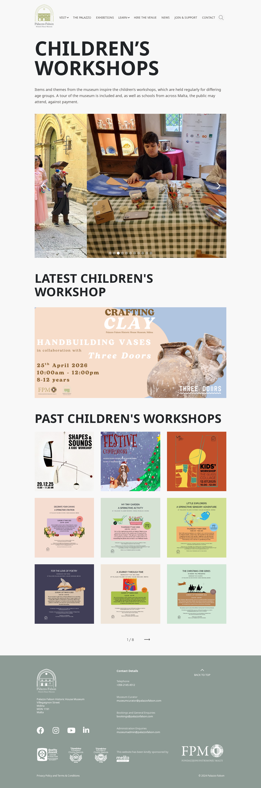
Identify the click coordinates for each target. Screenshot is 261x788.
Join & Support (186, 17)
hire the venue (145, 17)
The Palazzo (82, 17)
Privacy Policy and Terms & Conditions (59, 775)
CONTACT (208, 17)
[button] (64, 17)
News (165, 17)
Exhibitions (105, 17)
